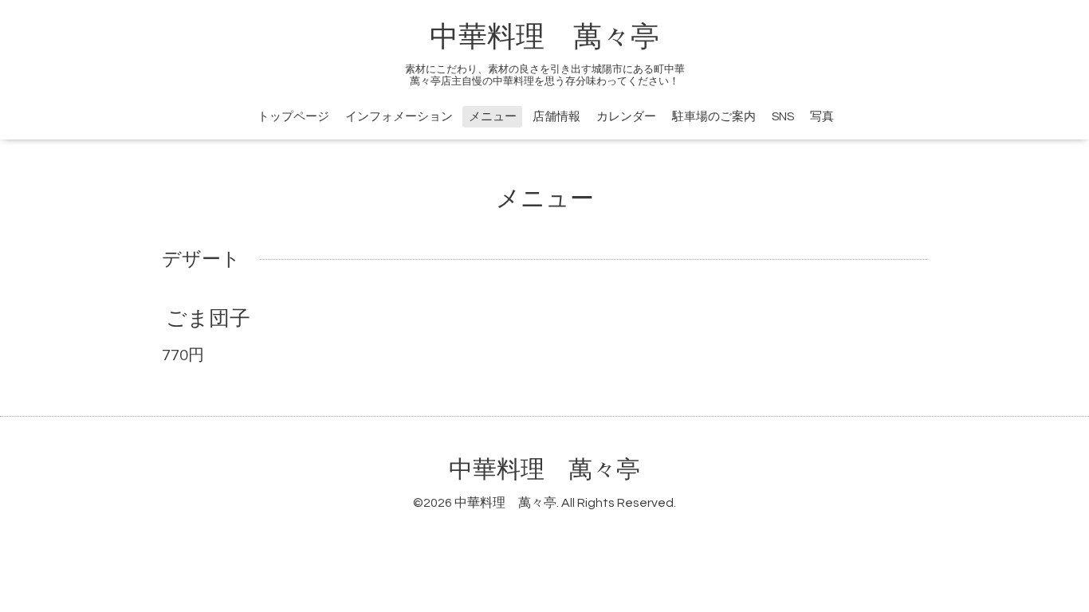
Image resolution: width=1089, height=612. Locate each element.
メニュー (493, 117)
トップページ (293, 117)
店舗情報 (556, 117)
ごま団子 (208, 318)
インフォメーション (399, 117)
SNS (783, 117)
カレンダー (626, 117)
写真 (822, 117)
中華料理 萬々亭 (544, 37)
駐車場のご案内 (714, 117)
